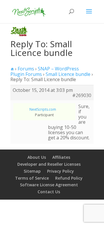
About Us (36, 157)
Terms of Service (32, 178)
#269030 (81, 95)
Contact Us (49, 191)
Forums (26, 68)
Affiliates (61, 157)
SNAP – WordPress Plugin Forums (44, 71)
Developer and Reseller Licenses (49, 164)
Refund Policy (69, 178)
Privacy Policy (60, 171)
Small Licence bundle (68, 74)
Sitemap (32, 171)
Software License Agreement (49, 184)
